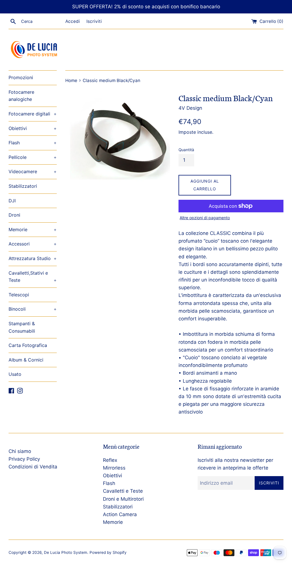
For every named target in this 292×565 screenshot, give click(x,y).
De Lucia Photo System (65, 552)
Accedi (72, 21)
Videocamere (33, 171)
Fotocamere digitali (33, 114)
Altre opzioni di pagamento (205, 217)
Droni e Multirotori (123, 499)
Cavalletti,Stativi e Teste (33, 276)
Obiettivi (33, 128)
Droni (14, 215)
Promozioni (21, 77)
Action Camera (120, 514)
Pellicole (33, 157)
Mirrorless (114, 468)
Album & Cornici (26, 360)
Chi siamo (20, 451)
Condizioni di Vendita (33, 467)
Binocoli (33, 309)
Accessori (33, 244)
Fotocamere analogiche (21, 95)
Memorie (33, 229)
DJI (12, 200)
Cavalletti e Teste (123, 491)
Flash (33, 142)
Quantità (186, 149)
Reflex (110, 460)
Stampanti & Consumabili (22, 327)
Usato (15, 374)
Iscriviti (94, 21)
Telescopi (19, 295)
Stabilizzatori (23, 186)
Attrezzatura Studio (33, 258)
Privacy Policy (24, 459)
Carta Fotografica (28, 345)
